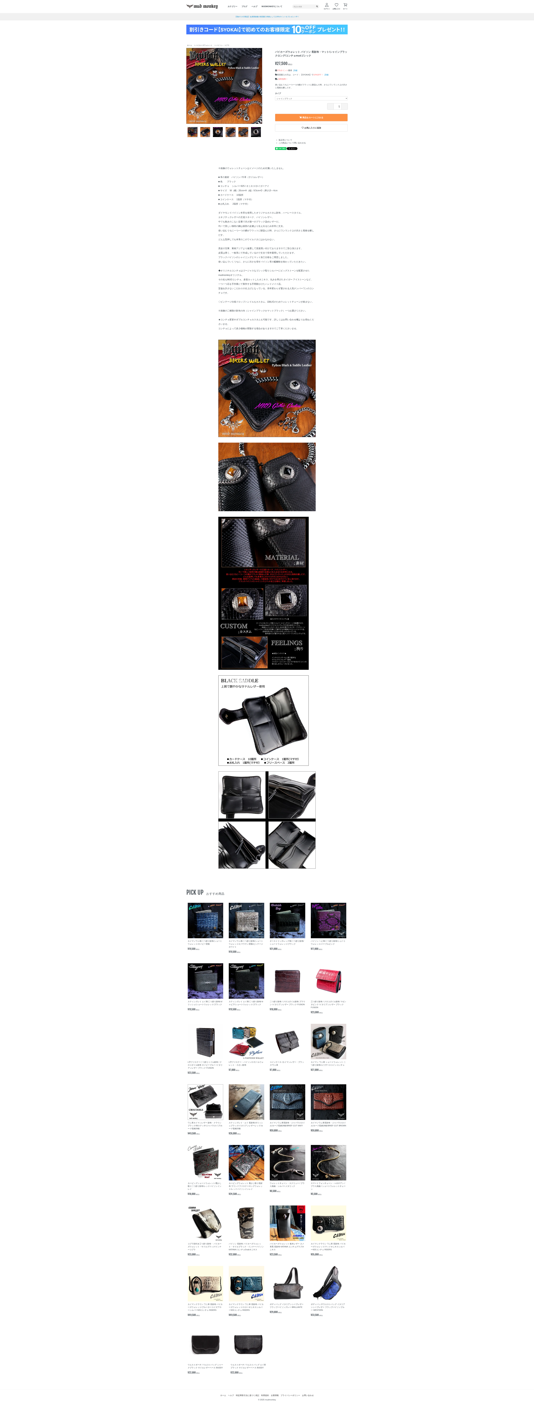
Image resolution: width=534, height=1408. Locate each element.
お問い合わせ (308, 1395)
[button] (258, 86)
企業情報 (275, 1395)
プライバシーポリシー (290, 1395)
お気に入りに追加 (312, 127)
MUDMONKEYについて (272, 6)
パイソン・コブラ (222, 45)
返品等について (285, 140)
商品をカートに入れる (312, 117)
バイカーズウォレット (204, 45)
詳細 (295, 70)
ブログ (244, 6)
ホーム (189, 45)
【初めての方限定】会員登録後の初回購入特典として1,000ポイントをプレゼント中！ (267, 17)
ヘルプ (254, 6)
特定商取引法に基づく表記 (247, 1395)
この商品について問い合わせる (292, 143)
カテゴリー (232, 6)
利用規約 (265, 1395)
